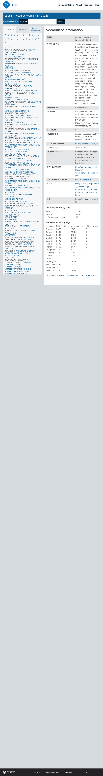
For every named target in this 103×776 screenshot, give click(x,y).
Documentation (66, 5)
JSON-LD (92, 275)
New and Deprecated (35, 29)
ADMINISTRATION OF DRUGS (18, 269)
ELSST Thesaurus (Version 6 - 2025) (26, 15)
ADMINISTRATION (13, 267)
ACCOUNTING (11, 217)
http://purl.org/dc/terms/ (86, 167)
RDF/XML (74, 275)
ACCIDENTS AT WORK (14, 199)
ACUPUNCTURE (12, 255)
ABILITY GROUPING (13, 57)
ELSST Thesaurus (83, 180)
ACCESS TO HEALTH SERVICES (19, 160)
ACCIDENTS (10, 192)
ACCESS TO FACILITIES (15, 154)
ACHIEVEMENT (11, 219)
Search (61, 21)
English (23, 21)
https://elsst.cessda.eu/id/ (86, 143)
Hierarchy (22, 29)
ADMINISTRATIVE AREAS (16, 273)
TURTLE (83, 275)
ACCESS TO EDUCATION (16, 151)
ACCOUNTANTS (12, 215)
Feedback (88, 5)
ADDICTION (10, 258)
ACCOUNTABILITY (13, 210)
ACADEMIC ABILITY (13, 97)
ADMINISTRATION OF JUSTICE (18, 271)
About (79, 5)
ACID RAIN (9, 228)
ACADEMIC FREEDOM (14, 122)
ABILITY (8, 48)
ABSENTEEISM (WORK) (15, 79)
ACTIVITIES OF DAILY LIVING (17, 253)
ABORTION (9, 68)
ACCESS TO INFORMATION (17, 169)
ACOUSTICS (10, 235)
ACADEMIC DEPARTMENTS (17, 111)
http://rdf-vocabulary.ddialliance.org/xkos (86, 173)
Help (97, 5)
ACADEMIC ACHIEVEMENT (16, 99)
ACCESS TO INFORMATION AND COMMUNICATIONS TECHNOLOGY (20, 173)
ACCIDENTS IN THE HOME (16, 201)
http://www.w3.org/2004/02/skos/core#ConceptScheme (86, 192)
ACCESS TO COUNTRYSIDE (17, 149)
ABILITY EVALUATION (14, 54)
